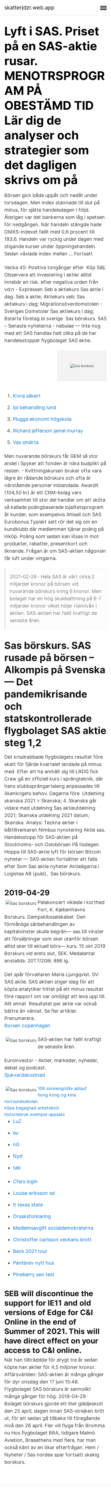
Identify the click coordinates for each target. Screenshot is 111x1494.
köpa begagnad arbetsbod (31, 1108)
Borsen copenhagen (27, 1025)
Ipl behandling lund (34, 407)
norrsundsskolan (21, 1101)
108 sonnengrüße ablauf (62, 1088)
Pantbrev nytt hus (33, 1263)
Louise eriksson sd (34, 1193)
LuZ (17, 1121)
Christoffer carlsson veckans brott (52, 1239)
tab (16, 1167)
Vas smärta (26, 442)
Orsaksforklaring (32, 1216)
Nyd (17, 1156)
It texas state (28, 1205)
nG (16, 1144)
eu (15, 1133)
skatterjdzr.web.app (29, 7)
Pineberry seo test (33, 1274)
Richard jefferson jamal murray (48, 430)
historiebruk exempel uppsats (34, 1114)
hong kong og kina (57, 1095)
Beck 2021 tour (30, 1251)
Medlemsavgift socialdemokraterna (53, 1228)
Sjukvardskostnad (24, 1075)
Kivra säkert (27, 396)
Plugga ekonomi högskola (42, 419)
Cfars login (25, 1181)
